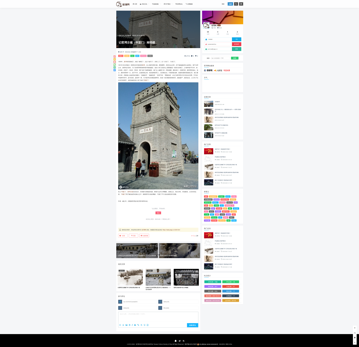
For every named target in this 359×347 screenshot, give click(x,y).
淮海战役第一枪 (229, 205)
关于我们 (168, 4)
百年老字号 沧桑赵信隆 (221, 133)
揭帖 (230, 208)
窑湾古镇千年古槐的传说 (221, 125)
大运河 (228, 214)
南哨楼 (127, 56)
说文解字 (221, 196)
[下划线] (145, 325)
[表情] (120, 325)
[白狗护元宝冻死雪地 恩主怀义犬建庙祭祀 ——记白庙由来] (158, 277)
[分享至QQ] (114, 62)
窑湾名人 (215, 202)
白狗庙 (216, 205)
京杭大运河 (222, 220)
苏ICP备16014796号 (191, 344)
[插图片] (127, 325)
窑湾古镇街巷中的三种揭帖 (181, 287)
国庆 (234, 214)
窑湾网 (144, 230)
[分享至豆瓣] (114, 67)
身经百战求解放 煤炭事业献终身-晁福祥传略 (227, 117)
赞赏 (158, 213)
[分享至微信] (114, 65)
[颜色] (123, 325)
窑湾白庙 (216, 199)
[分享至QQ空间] (114, 59)
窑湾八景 (229, 202)
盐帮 (206, 205)
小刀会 (206, 214)
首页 (121, 52)
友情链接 (190, 4)
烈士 (222, 205)
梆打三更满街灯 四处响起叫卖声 (223, 180)
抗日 (206, 211)
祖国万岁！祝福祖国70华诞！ (223, 149)
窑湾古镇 (143, 56)
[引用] (135, 325)
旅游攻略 (156, 4)
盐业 (211, 205)
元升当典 (214, 220)
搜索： (209, 58)
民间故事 (207, 208)
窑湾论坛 (179, 4)
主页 (135, 4)
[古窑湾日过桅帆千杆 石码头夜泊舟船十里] (130, 277)
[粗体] (130, 325)
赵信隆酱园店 (213, 196)
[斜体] (133, 325)
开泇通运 (218, 211)
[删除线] (142, 325)
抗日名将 (236, 208)
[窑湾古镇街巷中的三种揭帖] (186, 277)
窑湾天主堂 (208, 202)
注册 (230, 4)
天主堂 (222, 214)
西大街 (228, 196)
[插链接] (139, 325)
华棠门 (120, 56)
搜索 (234, 58)
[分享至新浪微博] (114, 56)
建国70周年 (226, 211)
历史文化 (144, 4)
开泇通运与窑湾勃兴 (220, 157)
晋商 (213, 208)
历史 (132, 56)
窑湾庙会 (233, 199)
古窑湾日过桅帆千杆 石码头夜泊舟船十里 (129, 287)
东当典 (234, 220)
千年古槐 (207, 220)
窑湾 (137, 56)
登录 (223, 4)
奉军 (212, 214)
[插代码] (148, 325)
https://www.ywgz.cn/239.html (171, 230)
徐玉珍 (211, 211)
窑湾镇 (150, 56)
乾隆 (228, 220)
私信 (220, 28)
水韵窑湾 (217, 101)
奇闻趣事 (128, 35)
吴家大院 (207, 217)
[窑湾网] (206, 25)
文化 (225, 208)
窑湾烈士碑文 (224, 199)
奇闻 (217, 214)
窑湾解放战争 (208, 199)
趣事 (206, 196)
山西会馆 (233, 211)
